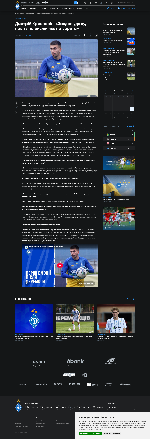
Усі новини (18, 421)
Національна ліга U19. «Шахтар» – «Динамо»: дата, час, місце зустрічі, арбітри (34, 337)
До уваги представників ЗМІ (112, 40)
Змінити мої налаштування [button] (111, 433)
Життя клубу (107, 28)
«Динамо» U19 (30, 13)
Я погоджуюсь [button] (84, 433)
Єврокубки (18, 423)
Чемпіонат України (109, 48)
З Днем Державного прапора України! (116, 199)
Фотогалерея (40, 423)
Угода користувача (21, 433)
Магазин (64, 8)
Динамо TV (39, 421)
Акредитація (40, 426)
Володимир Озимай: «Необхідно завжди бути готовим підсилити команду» (115, 337)
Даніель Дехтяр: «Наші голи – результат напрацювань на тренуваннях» (113, 77)
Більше (129, 126)
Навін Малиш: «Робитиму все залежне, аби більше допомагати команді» (114, 65)
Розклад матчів (61, 421)
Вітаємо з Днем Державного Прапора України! (112, 31)
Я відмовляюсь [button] (96, 433)
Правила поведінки (62, 423)
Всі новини (21, 13)
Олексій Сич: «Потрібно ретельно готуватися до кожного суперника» (114, 52)
